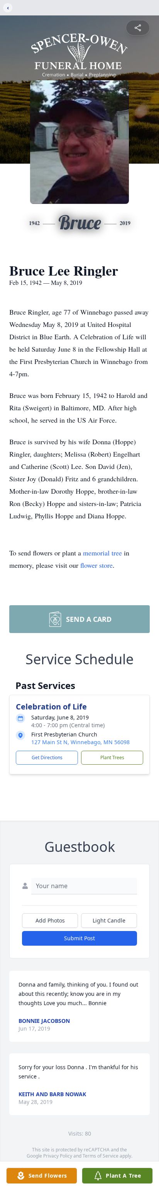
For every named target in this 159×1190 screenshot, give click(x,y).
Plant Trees (112, 757)
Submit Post (79, 938)
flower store (96, 565)
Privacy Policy (57, 1156)
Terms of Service (100, 1156)
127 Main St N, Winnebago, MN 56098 (80, 742)
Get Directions (47, 757)
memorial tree (102, 552)
